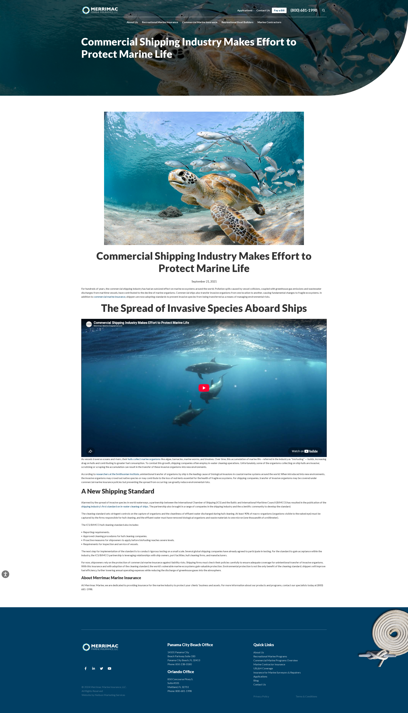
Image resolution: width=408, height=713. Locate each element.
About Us (132, 22)
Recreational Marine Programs (270, 656)
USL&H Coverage (263, 668)
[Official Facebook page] (85, 668)
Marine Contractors (269, 22)
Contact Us (263, 10)
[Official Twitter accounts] (101, 668)
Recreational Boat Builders (237, 22)
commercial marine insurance (109, 296)
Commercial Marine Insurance (199, 22)
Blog (256, 680)
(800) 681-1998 (304, 10)
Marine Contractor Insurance (269, 664)
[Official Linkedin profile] (93, 668)
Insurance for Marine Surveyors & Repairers (277, 672)
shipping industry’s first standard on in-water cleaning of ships (114, 506)
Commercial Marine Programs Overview (275, 660)
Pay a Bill (279, 10)
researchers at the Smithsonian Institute (117, 473)
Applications (244, 10)
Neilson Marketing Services (110, 694)
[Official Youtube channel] (109, 668)
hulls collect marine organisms (144, 458)
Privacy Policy (261, 696)
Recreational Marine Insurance (160, 22)
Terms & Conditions (306, 696)
